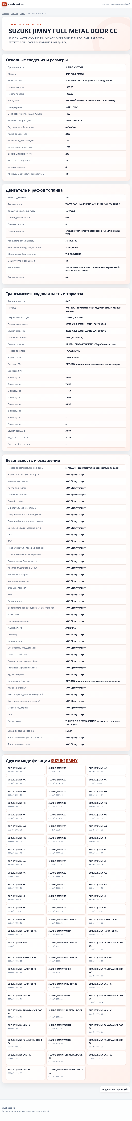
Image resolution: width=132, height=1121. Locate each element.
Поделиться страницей (115, 1089)
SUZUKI (14, 13)
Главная (5, 13)
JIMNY (22, 13)
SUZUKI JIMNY (64, 760)
